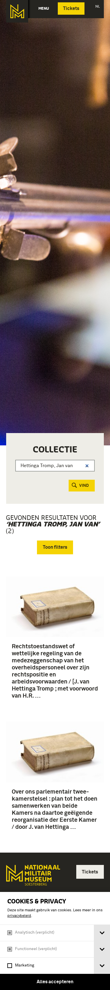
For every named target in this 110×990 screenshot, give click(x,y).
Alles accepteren (55, 981)
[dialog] (55, 941)
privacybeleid (19, 916)
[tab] (102, 933)
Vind (84, 486)
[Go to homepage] (32, 877)
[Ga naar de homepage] (17, 11)
